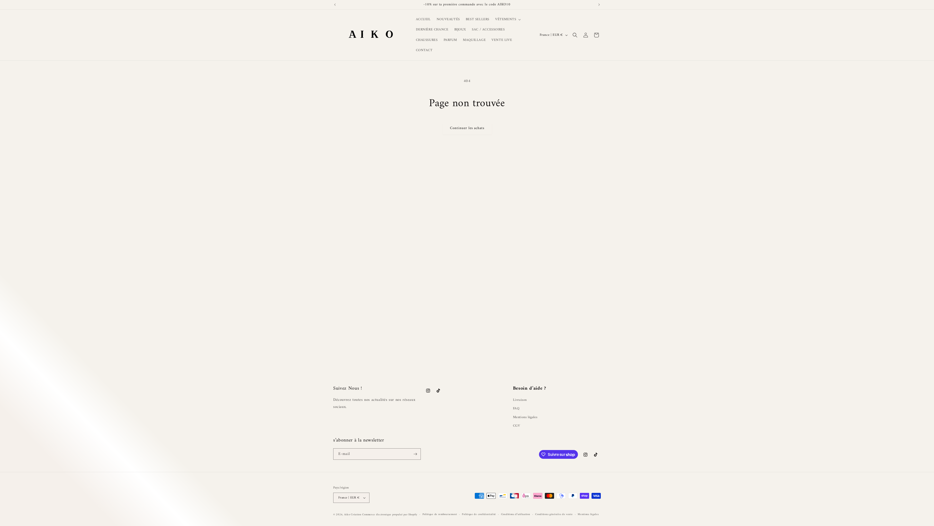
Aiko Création (353, 514)
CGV (516, 426)
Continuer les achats (467, 128)
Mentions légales (525, 417)
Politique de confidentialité (479, 514)
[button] (507, 19)
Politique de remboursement (439, 514)
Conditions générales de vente (554, 514)
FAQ (516, 408)
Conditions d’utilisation (515, 514)
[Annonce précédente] (335, 4)
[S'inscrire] (415, 454)
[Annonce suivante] (599, 4)
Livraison (520, 400)
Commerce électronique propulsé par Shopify (389, 514)
